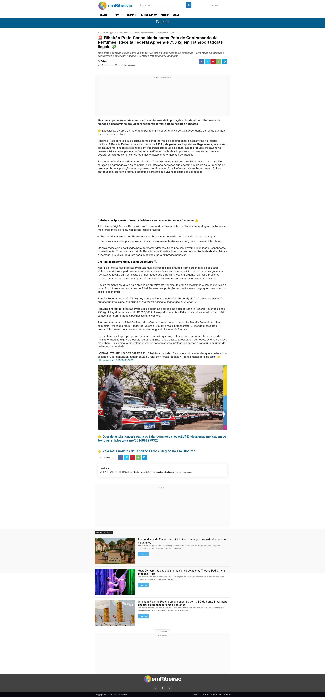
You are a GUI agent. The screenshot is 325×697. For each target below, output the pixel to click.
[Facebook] (201, 61)
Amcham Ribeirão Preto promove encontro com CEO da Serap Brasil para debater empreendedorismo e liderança (182, 603)
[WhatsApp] (218, 61)
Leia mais (143, 554)
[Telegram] (224, 61)
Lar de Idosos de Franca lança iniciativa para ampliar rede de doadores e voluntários (182, 540)
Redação (104, 61)
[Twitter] (207, 61)
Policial (162, 21)
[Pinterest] (213, 61)
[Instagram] (162, 688)
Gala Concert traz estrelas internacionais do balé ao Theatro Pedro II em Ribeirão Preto (181, 572)
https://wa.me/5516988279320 (116, 360)
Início (100, 33)
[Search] (188, 5)
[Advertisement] (162, 97)
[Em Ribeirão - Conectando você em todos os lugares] (115, 5)
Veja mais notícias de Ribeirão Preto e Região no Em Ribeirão (149, 451)
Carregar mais (162, 631)
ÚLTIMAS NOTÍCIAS (104, 533)
